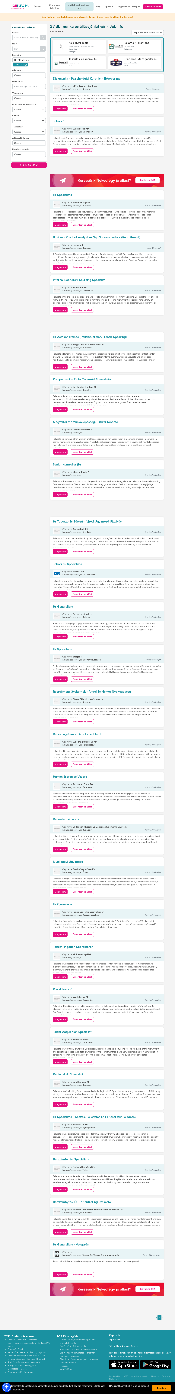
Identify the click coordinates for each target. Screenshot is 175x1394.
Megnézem (60, 108)
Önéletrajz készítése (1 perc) (79, 7)
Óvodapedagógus (26, 1358)
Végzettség (17, 93)
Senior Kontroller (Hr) (67, 464)
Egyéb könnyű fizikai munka (73, 1346)
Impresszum (114, 1339)
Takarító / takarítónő (136, 42)
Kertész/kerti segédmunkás (27, 1352)
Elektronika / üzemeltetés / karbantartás (78, 1352)
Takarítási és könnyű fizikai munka (26, 1355)
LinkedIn (155, 1376)
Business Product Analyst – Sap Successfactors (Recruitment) (96, 237)
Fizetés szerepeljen (21, 149)
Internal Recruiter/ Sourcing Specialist (79, 280)
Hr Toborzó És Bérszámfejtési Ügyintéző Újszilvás (87, 521)
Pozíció (15, 115)
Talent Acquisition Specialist (72, 1032)
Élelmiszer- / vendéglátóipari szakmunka (79, 1359)
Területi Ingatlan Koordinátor (73, 946)
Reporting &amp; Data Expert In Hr (77, 734)
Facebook (166, 1376)
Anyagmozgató (20, 1372)
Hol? (14, 44)
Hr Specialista (62, 195)
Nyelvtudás (17, 81)
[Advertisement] (31, 187)
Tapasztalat (17, 127)
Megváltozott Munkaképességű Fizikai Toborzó (85, 422)
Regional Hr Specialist (68, 1074)
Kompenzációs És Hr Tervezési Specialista (82, 379)
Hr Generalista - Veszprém (71, 1244)
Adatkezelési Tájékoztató (114, 1377)
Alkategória (17, 70)
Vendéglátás (66, 1369)
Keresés (15, 32)
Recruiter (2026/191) (67, 819)
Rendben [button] (161, 1388)
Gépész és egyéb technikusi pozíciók (77, 1339)
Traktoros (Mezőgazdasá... (140, 59)
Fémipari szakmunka (69, 1356)
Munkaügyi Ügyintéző (68, 861)
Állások (37, 6)
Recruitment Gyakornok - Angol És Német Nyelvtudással (92, 691)
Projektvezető (62, 989)
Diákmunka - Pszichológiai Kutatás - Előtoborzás (86, 78)
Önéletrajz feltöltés (54, 7)
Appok (108, 6)
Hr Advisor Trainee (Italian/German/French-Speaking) (90, 337)
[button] (7, 1387)
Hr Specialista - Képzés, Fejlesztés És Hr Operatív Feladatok (94, 1117)
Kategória (16, 55)
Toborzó (58, 121)
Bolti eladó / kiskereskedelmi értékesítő (78, 1349)
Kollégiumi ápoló (78, 42)
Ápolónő (15, 1349)
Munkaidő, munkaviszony (24, 104)
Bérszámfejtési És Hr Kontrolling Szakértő (82, 1202)
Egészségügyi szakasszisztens (29, 1344)
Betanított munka (68, 1342)
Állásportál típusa (20, 138)
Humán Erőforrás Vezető (70, 776)
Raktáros (64, 1365)
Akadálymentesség (139, 1376)
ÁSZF (125, 1376)
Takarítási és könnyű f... (83, 59)
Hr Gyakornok (62, 904)
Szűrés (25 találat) (29, 165)
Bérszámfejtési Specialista (71, 1159)
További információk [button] (14, 1390)
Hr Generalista (63, 606)
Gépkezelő (18, 1368)
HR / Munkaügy (19, 65)
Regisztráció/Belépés (129, 6)
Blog (98, 6)
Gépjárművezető (68, 1362)
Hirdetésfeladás (153, 6)
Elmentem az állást (82, 108)
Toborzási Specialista (67, 564)
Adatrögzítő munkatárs (24, 1362)
